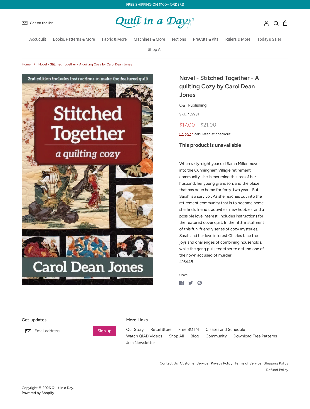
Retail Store (161, 329)
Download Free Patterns (255, 336)
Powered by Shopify (38, 393)
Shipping (186, 134)
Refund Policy (277, 370)
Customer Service (194, 363)
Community (216, 336)
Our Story (135, 329)
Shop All (155, 49)
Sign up (104, 330)
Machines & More (149, 39)
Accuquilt (37, 39)
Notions (179, 39)
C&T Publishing (193, 105)
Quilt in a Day (62, 388)
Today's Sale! (269, 39)
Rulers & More (238, 39)
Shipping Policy (276, 363)
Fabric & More (114, 39)
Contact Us (169, 363)
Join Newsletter (140, 342)
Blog (195, 336)
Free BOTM (188, 329)
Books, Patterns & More (74, 39)
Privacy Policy (221, 363)
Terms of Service (248, 363)
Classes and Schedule (225, 329)
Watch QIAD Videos (144, 336)
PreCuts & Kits (206, 39)
